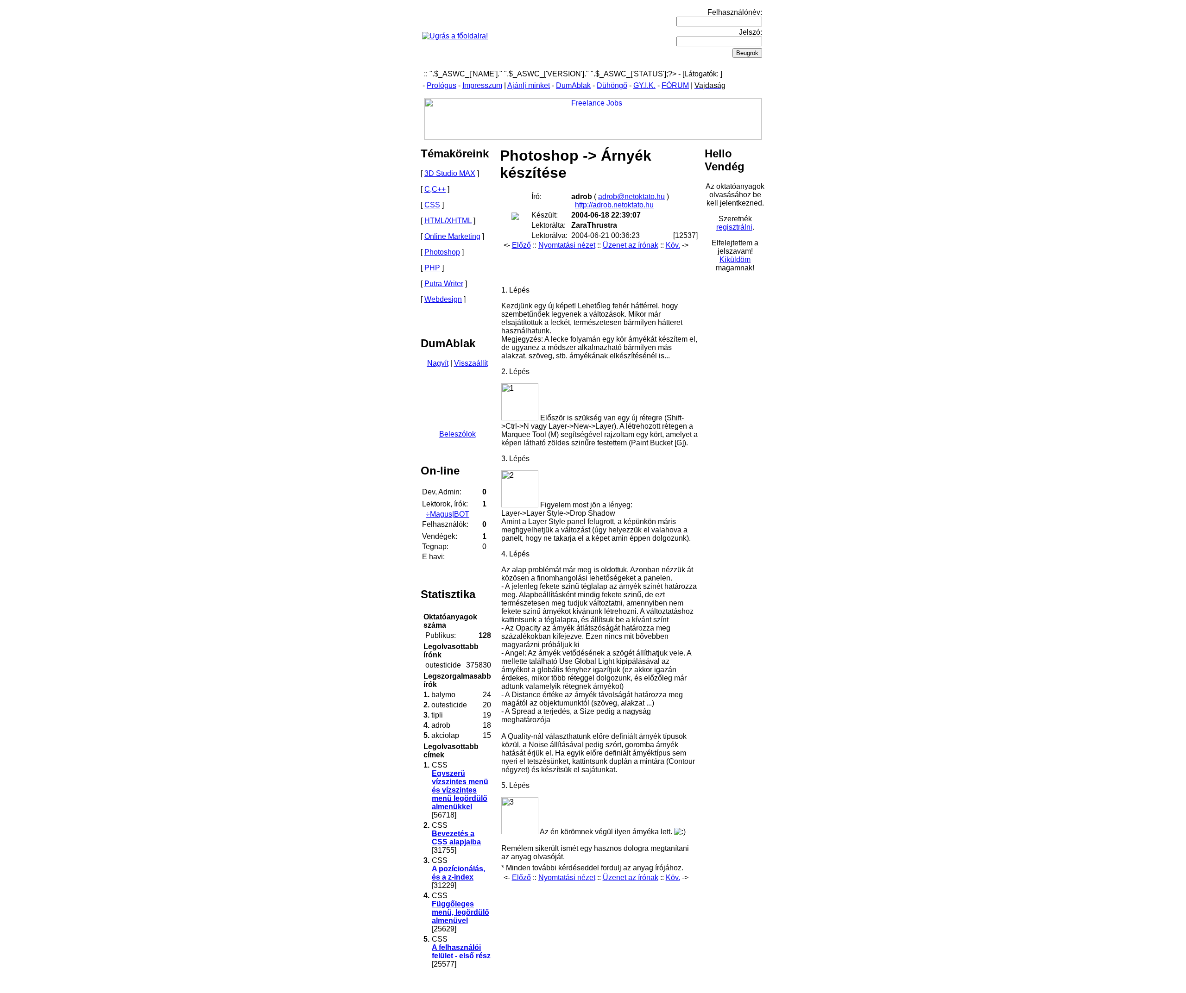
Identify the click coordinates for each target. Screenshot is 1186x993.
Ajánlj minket (528, 85)
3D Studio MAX (449, 173)
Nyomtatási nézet (566, 245)
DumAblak (573, 85)
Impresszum (482, 85)
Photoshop (442, 252)
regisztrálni (734, 227)
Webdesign (443, 299)
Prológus (441, 85)
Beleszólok (457, 434)
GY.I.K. (644, 85)
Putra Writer (443, 283)
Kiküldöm (735, 259)
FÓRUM (675, 85)
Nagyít (437, 363)
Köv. (673, 245)
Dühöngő (612, 85)
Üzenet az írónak (630, 245)
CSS (432, 205)
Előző (521, 245)
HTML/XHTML (448, 221)
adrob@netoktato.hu (631, 196)
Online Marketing (452, 236)
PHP (432, 268)
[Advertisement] (598, 265)
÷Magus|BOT (447, 514)
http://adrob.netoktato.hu (614, 205)
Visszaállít (471, 363)
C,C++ (435, 189)
